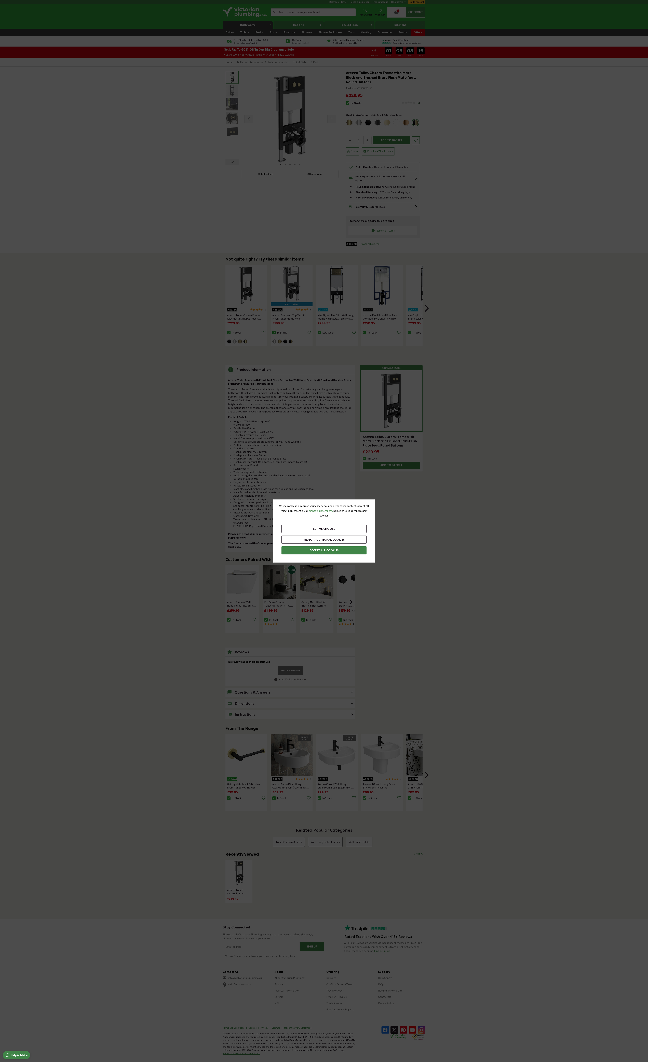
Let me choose (324, 529)
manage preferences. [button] (320, 510)
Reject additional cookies (324, 539)
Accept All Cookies (324, 550)
